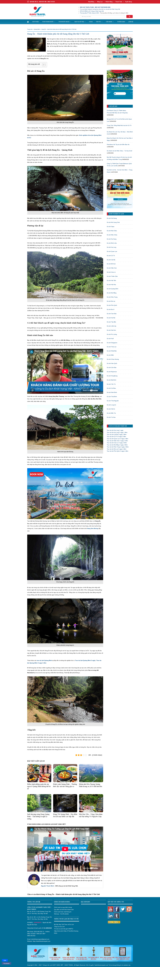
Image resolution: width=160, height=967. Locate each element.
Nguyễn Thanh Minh (47, 886)
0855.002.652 (31, 935)
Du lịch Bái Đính (111, 380)
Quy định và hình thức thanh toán (64, 909)
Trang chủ (29, 29)
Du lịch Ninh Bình (112, 392)
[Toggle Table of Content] (43, 64)
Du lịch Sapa (110, 226)
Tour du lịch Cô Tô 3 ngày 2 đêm (116, 436)
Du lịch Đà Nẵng (111, 293)
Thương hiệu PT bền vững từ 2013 (89, 13)
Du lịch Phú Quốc (112, 305)
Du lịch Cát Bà (111, 259)
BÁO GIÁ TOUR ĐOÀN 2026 (102, 7)
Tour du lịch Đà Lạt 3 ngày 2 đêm (116, 449)
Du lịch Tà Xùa (111, 417)
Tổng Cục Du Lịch (59, 926)
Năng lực (100, 1)
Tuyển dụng (128, 1)
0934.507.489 (41, 933)
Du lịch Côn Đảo (111, 367)
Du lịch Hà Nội (111, 318)
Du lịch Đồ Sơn (111, 264)
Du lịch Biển (110, 355)
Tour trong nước (48, 21)
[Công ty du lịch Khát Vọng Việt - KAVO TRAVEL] (36, 11)
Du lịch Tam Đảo (111, 313)
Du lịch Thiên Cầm (112, 276)
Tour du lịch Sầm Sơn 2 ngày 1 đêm (117, 440)
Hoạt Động (91, 1)
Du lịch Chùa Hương (113, 359)
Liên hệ (130, 21)
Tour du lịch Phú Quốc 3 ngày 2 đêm (117, 451)
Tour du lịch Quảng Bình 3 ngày (85, 660)
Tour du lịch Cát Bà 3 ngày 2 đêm (116, 434)
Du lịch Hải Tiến (111, 280)
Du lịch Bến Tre (111, 413)
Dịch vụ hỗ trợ (79, 21)
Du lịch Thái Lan (111, 346)
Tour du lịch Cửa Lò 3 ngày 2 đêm (117, 442)
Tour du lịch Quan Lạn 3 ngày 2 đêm (117, 438)
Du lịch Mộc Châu (112, 235)
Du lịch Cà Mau (111, 388)
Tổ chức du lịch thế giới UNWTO (63, 929)
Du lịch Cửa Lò (111, 272)
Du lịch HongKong (112, 376)
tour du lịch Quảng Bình (44, 660)
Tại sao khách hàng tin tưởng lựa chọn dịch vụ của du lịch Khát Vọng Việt (100, 9)
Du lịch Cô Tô (111, 255)
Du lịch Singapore (112, 342)
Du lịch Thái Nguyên (113, 400)
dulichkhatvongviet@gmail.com (40, 939)
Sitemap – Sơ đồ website (61, 914)
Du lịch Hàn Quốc (112, 363)
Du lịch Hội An (111, 409)
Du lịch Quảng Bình (112, 288)
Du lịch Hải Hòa (111, 284)
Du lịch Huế (110, 338)
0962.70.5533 (31, 933)
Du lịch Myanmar (112, 371)
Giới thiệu (35, 21)
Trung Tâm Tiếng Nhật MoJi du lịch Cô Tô (119, 125)
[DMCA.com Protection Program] (114, 922)
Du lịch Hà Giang (112, 218)
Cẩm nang (109, 21)
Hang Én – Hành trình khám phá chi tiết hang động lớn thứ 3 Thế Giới (58, 29)
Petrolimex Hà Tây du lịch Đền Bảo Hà (118, 144)
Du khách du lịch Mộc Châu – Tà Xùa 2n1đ (119, 151)
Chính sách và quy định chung (63, 907)
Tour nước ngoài (64, 21)
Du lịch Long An (111, 405)
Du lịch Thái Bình (112, 396)
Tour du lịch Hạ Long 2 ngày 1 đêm (117, 432)
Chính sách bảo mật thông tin (62, 911)
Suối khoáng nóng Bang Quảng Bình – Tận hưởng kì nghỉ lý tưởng (38, 816)
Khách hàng (109, 1)
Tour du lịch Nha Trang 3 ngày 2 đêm (118, 447)
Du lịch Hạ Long (111, 247)
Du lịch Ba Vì (110, 309)
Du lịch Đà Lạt (111, 301)
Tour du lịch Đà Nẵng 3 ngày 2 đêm (117, 445)
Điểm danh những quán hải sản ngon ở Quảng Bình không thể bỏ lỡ (39, 786)
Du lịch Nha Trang (112, 297)
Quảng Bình (37, 29)
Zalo (5, 960)
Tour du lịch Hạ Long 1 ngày (115, 430)
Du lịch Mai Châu (112, 230)
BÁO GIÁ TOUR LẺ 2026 (87, 7)
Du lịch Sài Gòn (111, 330)
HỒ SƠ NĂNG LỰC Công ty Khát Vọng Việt (92, 11)
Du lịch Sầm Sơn (112, 268)
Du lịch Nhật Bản (112, 351)
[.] (28, 21)
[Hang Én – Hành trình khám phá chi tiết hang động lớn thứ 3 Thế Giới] (36, 44)
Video (91, 21)
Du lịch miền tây (111, 326)
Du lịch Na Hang (111, 239)
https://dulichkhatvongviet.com (41, 941)
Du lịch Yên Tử (111, 384)
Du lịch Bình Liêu (112, 243)
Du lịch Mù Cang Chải (113, 222)
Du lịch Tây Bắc (111, 322)
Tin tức (98, 21)
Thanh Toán (118, 1)
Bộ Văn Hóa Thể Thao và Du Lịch (64, 924)
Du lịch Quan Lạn (112, 251)
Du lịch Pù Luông (112, 334)
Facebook (7, 963)
